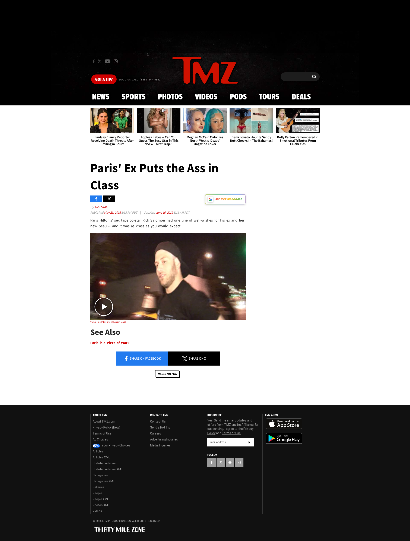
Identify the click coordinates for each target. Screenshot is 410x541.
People (97, 493)
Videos (206, 97)
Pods (238, 97)
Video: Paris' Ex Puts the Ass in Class (108, 321)
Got (104, 79)
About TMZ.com (104, 421)
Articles (98, 451)
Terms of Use (102, 433)
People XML (101, 499)
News (100, 97)
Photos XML (101, 505)
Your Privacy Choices (115, 445)
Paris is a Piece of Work (109, 343)
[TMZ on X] (100, 61)
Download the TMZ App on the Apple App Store (284, 424)
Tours (269, 97)
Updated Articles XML (107, 469)
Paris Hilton (167, 374)
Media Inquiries (160, 445)
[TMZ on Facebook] (93, 61)
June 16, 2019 (164, 212)
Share (145, 358)
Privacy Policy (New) (106, 427)
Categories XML (103, 481)
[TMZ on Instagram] (115, 61)
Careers (155, 433)
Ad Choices (100, 439)
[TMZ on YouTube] (230, 462)
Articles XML (101, 457)
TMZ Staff (101, 207)
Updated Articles (104, 463)
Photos (170, 97)
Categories (100, 475)
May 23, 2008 (112, 212)
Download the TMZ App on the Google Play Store (284, 438)
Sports (133, 97)
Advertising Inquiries (164, 439)
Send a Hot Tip (160, 427)
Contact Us (158, 421)
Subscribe (249, 442)
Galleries (98, 487)
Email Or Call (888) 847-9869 (139, 79)
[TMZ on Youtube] (107, 61)
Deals (301, 97)
